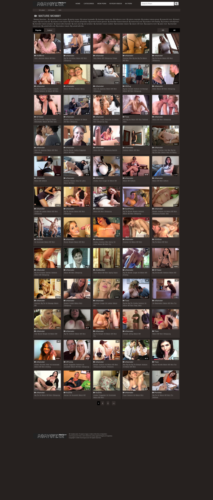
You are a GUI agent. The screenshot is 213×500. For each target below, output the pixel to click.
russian (77, 89)
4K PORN (128, 3)
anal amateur (88, 24)
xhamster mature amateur (43, 24)
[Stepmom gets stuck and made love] (106, 381)
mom (53, 58)
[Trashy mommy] (77, 74)
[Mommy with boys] (165, 319)
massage (145, 89)
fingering (48, 119)
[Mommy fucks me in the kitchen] (77, 44)
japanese (41, 58)
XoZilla (39, 239)
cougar (49, 89)
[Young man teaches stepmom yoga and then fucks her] (77, 350)
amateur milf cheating (152, 21)
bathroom (96, 119)
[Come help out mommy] (165, 381)
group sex (108, 119)
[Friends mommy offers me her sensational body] (47, 227)
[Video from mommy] (136, 166)
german (71, 211)
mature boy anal (136, 21)
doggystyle (82, 150)
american (126, 58)
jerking (131, 334)
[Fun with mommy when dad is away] (47, 44)
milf (51, 58)
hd (70, 58)
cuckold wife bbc (78, 26)
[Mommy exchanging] (136, 289)
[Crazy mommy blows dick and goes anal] (47, 319)
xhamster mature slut (104, 19)
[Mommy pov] (165, 289)
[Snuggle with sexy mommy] (106, 74)
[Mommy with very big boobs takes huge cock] (47, 381)
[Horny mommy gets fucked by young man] (165, 105)
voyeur (115, 272)
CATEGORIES (89, 3)
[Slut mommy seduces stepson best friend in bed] (136, 44)
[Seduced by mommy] (106, 289)
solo (55, 121)
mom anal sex (45, 21)
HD (163, 30)
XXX (60, 10)
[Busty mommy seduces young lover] (165, 44)
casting (76, 150)
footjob (71, 303)
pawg (135, 305)
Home (78, 3)
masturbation (38, 121)
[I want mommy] (47, 197)
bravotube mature (122, 24)
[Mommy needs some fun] (47, 105)
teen (167, 213)
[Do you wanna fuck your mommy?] (47, 289)
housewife (67, 367)
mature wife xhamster (63, 24)
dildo (159, 152)
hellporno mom (120, 19)
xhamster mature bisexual (118, 21)
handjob (130, 89)
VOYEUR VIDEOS (115, 3)
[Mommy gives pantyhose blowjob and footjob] (77, 289)
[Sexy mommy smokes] (47, 350)
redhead (145, 119)
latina (84, 181)
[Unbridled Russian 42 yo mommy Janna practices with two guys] (106, 350)
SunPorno (129, 208)
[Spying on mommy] (106, 258)
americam (96, 303)
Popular (38, 30)
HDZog (127, 86)
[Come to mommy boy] (47, 258)
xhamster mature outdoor (104, 24)
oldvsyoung (67, 60)
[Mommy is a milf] (136, 136)
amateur (155, 150)
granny (36, 91)
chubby (135, 303)
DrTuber (39, 116)
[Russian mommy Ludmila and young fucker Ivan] (165, 197)
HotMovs (40, 55)
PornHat (158, 392)
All (174, 30)
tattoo (125, 121)
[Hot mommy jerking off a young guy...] (136, 319)
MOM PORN (101, 3)
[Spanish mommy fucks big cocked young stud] (106, 136)
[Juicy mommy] (106, 319)
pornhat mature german (98, 21)
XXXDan (158, 239)
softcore (44, 181)
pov (110, 244)
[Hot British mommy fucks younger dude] (165, 74)
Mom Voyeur (49, 4)
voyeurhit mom (166, 19)
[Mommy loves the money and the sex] (77, 136)
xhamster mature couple (58, 19)
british (154, 89)
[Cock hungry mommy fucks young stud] (77, 258)
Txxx (126, 116)
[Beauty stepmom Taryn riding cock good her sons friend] (136, 105)
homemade (40, 242)
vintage (114, 58)
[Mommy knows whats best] (106, 105)
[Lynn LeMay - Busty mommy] (165, 227)
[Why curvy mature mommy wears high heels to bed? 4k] (136, 227)
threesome (110, 367)
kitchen (73, 58)
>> (114, 403)
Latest (49, 30)
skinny (82, 89)
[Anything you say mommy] (77, 227)
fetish (95, 272)
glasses (53, 119)
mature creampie (134, 19)
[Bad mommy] (165, 258)
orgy (106, 121)
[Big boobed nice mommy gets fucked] (77, 319)
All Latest (42, 10)
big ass (134, 58)
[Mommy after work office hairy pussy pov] (77, 166)
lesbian (44, 211)
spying (111, 272)
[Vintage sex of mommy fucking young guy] (106, 44)
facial (125, 395)
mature (47, 58)
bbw (130, 58)
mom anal (77, 24)
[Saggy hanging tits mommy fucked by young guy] (77, 197)
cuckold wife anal (49, 26)
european (42, 272)
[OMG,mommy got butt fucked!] (106, 166)
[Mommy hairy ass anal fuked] (165, 136)
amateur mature (63, 26)
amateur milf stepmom (171, 21)
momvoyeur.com (50, 436)
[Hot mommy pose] (47, 166)
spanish (114, 150)
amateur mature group (151, 19)
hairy (95, 58)
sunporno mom (151, 24)
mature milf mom (137, 24)
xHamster (69, 55)
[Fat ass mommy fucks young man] (136, 350)
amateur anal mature (60, 21)
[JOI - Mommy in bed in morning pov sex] (106, 227)
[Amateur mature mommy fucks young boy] (77, 105)
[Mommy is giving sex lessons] (165, 166)
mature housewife (88, 19)
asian (36, 58)
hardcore (42, 91)
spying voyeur (74, 19)
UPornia (69, 362)
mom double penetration (79, 21)
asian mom (163, 24)
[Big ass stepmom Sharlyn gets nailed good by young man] (136, 74)
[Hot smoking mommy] (136, 258)
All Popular (51, 10)
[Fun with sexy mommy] (47, 136)
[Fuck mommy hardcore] (47, 74)
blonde (159, 58)
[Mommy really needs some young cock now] (106, 197)
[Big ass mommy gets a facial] (136, 381)
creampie (55, 89)
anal (124, 119)
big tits (66, 58)
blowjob (66, 119)
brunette (41, 119)
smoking (125, 275)
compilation (43, 89)
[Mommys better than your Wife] (165, 350)
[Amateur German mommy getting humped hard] (77, 381)
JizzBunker (100, 270)
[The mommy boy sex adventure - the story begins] (136, 197)
